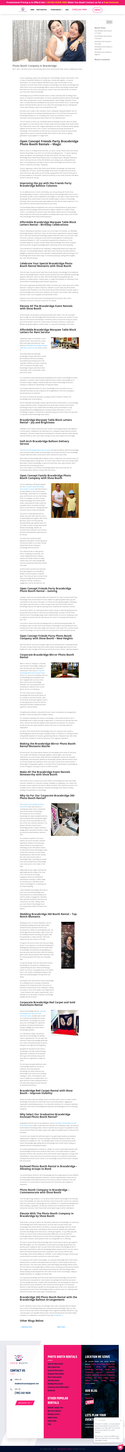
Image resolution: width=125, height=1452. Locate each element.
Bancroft (99, 1372)
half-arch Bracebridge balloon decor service (36, 450)
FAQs (67, 10)
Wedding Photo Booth (55, 1383)
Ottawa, (104, 1380)
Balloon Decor (52, 1417)
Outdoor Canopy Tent (55, 1407)
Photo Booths (41, 10)
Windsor (87, 1380)
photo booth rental (57, 69)
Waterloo (88, 1367)
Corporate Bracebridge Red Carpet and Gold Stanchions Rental (33, 1013)
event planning (37, 69)
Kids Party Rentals (54, 1411)
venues (66, 69)
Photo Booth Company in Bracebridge (34, 65)
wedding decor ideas (75, 69)
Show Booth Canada (64, 1449)
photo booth (46, 69)
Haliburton (95, 1375)
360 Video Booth (53, 1380)
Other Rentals (56, 10)
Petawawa (88, 1378)
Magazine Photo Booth (56, 1373)
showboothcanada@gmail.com (27, 1383)
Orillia (96, 1380)
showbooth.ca (58, 1315)
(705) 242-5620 (79, 9)
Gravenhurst (110, 1372)
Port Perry (98, 1378)
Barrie (98, 1367)
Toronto (93, 1364)
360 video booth (26, 69)
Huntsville (99, 1369)
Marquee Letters (54, 1414)
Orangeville (110, 1375)
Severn (112, 1378)
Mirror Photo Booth (55, 1377)
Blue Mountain (108, 1367)
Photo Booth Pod (54, 1367)
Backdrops (51, 1390)
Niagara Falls (110, 1364)
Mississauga (101, 1364)
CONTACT (97, 10)
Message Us (24, 1403)
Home (32, 10)
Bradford (88, 1375)
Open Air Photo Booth (55, 1363)
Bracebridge (89, 1369)
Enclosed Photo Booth (55, 1370)
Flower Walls (52, 1421)
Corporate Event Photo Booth (58, 1387)
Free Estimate (111, 2)
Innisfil (107, 1369)
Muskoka (103, 1375)
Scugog (105, 1378)
